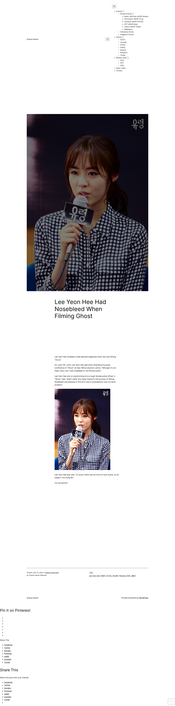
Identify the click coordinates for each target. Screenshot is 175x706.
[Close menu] (114, 6)
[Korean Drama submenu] (132, 14)
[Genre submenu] (122, 37)
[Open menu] (108, 39)
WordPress (143, 598)
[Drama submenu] (122, 11)
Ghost (57, 360)
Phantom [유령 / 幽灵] (127, 576)
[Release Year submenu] (127, 58)
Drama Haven (32, 39)
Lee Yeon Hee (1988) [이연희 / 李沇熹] (103, 576)
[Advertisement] (87, 100)
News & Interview (52, 573)
